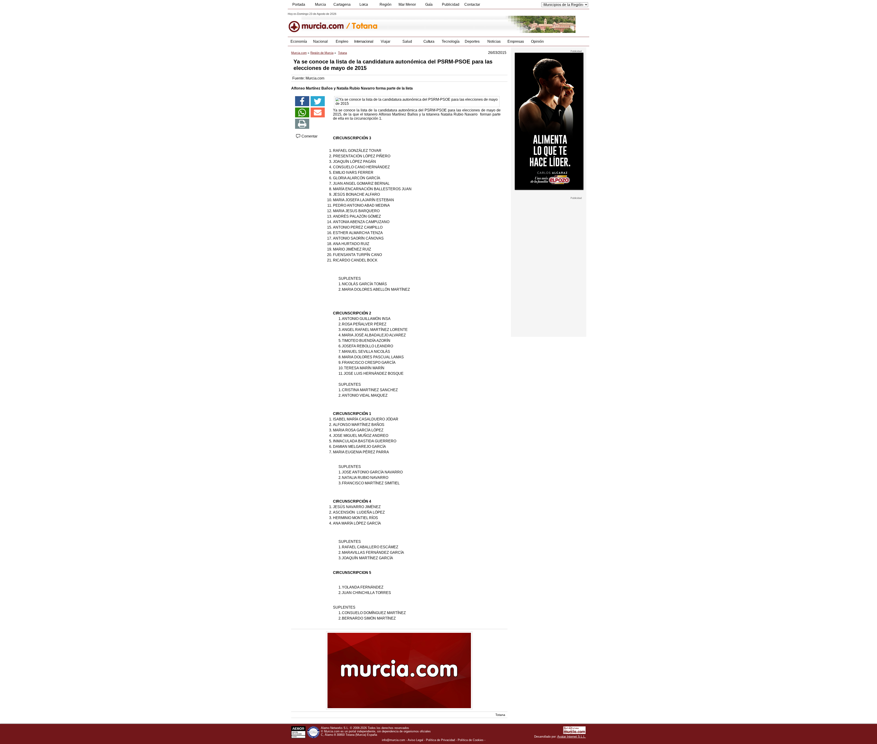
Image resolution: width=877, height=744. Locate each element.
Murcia (320, 4)
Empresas (515, 41)
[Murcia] (319, 22)
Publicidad (450, 4)
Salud (407, 41)
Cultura (428, 41)
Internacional (363, 41)
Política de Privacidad (440, 740)
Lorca (363, 4)
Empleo (342, 41)
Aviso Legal (415, 740)
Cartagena (342, 4)
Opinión (537, 41)
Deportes (472, 41)
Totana (500, 715)
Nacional (320, 41)
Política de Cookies (470, 740)
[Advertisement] (548, 268)
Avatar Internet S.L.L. (571, 736)
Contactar (472, 4)
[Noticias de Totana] (399, 22)
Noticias (494, 41)
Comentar (309, 136)
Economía (299, 41)
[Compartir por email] (318, 113)
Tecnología (451, 41)
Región (385, 4)
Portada (298, 4)
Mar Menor (407, 4)
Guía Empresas (428, 6)
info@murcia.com (393, 740)
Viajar (385, 41)
